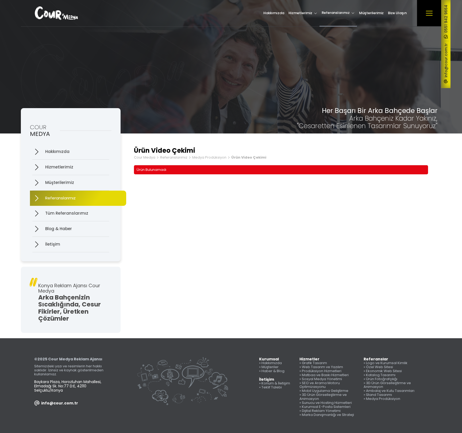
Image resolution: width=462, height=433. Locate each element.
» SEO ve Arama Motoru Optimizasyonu (319, 385)
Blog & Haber (58, 228)
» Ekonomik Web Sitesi (383, 371)
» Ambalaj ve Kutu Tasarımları (389, 391)
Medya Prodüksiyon (209, 158)
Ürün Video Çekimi (248, 158)
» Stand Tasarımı (378, 395)
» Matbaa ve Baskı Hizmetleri (324, 375)
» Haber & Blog (271, 371)
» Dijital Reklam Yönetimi (320, 411)
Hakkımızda (273, 12)
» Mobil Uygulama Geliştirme (323, 391)
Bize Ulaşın (397, 12)
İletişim (52, 244)
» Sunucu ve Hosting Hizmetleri (325, 403)
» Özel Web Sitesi (378, 367)
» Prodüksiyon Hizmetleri (320, 371)
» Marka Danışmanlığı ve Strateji (326, 415)
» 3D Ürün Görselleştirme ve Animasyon (323, 397)
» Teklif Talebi (270, 387)
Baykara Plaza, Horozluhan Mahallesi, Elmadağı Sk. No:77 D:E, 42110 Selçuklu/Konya (67, 386)
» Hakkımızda (270, 363)
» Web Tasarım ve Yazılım (321, 367)
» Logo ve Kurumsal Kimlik (385, 363)
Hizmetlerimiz (300, 12)
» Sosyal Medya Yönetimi (320, 379)
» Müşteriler (269, 367)
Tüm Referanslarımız (66, 213)
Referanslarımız (336, 12)
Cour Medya (144, 158)
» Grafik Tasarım (313, 363)
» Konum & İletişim (274, 383)
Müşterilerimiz (371, 12)
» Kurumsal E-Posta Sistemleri (325, 407)
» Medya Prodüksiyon (382, 399)
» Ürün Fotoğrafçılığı (380, 379)
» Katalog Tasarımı (379, 375)
